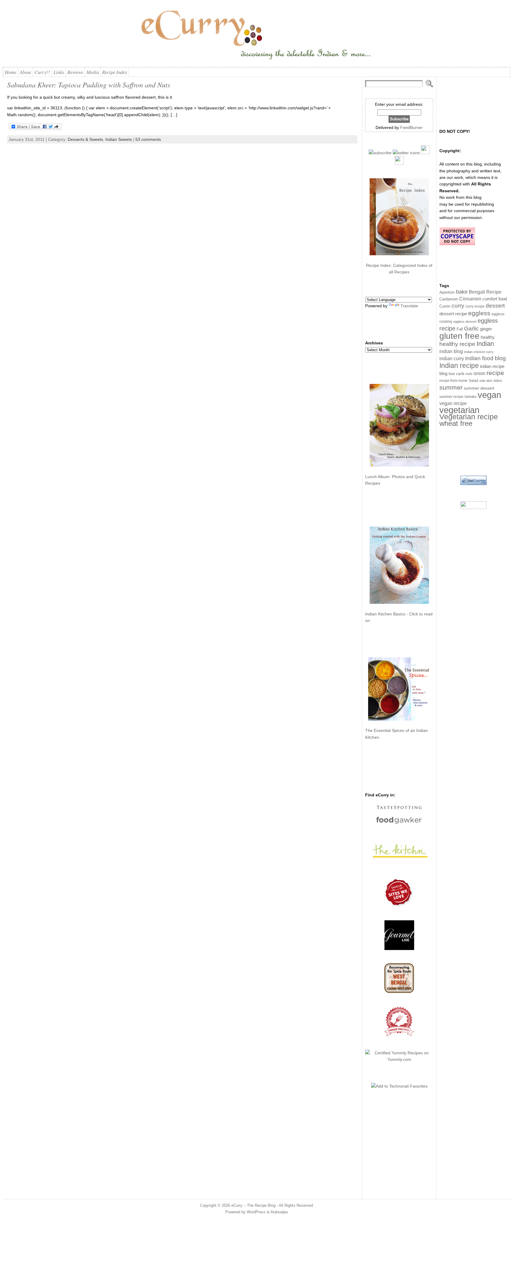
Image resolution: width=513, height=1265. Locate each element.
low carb (456, 373)
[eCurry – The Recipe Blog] (257, 35)
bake (462, 292)
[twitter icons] (406, 152)
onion (479, 373)
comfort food (494, 299)
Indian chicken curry (478, 352)
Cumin (444, 306)
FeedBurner (411, 127)
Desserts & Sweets (85, 139)
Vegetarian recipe (468, 416)
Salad (473, 380)
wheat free (455, 423)
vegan (489, 395)
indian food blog (485, 358)
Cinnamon (470, 298)
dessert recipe (453, 313)
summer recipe (451, 397)
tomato (470, 397)
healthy (488, 337)
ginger (486, 328)
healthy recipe (457, 344)
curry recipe (475, 306)
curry (458, 306)
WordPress (256, 1212)
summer (451, 387)
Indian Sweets (118, 139)
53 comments (148, 139)
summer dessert (479, 388)
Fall (460, 329)
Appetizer (447, 292)
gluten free (459, 336)
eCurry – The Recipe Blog (253, 1205)
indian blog (451, 351)
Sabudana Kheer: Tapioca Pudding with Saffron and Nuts (88, 84)
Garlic (471, 328)
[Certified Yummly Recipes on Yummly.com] (399, 1059)
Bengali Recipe (485, 291)
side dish (485, 380)
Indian (485, 343)
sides (497, 381)
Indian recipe (459, 365)
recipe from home (453, 380)
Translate (409, 305)
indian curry (451, 358)
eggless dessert (464, 321)
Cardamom (448, 299)
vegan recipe (453, 403)
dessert (495, 306)
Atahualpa (279, 1212)
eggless (479, 313)
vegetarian (459, 410)
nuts (469, 374)
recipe (495, 372)
